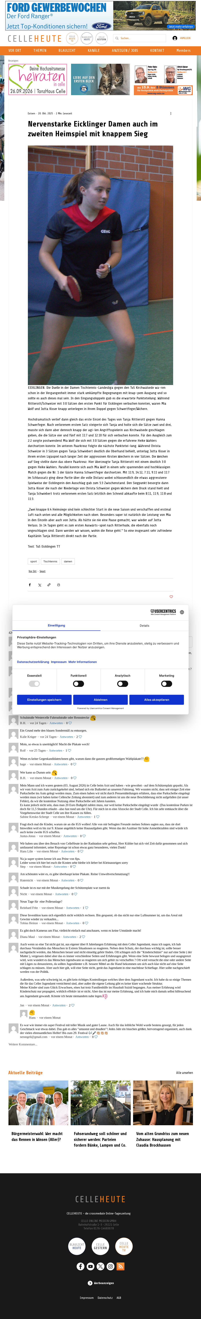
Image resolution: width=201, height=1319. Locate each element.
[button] (95, 50)
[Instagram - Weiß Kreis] (110, 1266)
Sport (43, 571)
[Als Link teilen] (49, 585)
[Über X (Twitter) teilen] (39, 585)
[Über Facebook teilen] (30, 585)
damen (68, 561)
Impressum (87, 1298)
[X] (100, 1266)
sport (33, 561)
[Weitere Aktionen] (170, 113)
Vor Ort (33, 571)
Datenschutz (105, 1298)
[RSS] (120, 1266)
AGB (119, 1298)
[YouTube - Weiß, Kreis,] (90, 1266)
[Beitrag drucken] (58, 585)
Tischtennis (50, 561)
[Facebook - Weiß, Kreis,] (80, 1266)
